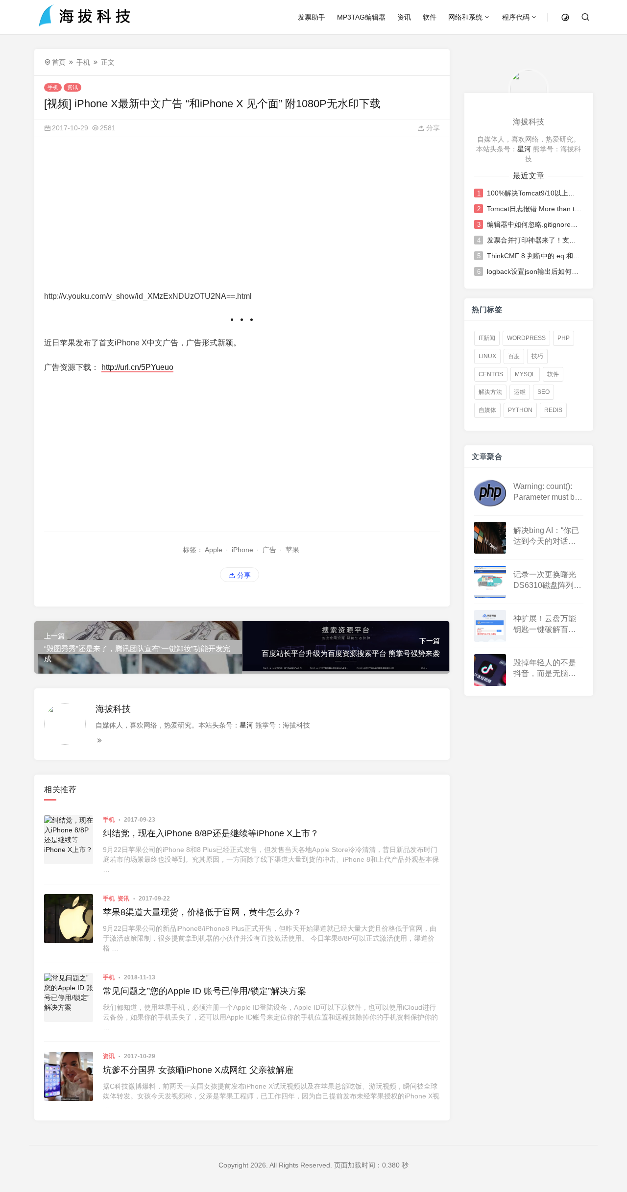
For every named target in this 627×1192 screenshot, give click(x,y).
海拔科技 (113, 709)
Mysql (525, 374)
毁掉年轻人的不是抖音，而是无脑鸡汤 (544, 669)
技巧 (537, 356)
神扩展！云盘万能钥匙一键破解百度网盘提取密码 (544, 624)
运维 (520, 392)
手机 (83, 62)
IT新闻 (487, 338)
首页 (59, 62)
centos (491, 374)
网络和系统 (465, 17)
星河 (246, 725)
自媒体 (487, 410)
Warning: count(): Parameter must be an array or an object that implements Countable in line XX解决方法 (546, 492)
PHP (563, 338)
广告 (269, 550)
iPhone (242, 550)
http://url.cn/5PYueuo (137, 367)
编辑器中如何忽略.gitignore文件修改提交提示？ (534, 224)
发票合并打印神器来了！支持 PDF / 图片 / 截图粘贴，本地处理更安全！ (534, 240)
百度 (514, 356)
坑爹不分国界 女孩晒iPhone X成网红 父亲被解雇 (198, 1070)
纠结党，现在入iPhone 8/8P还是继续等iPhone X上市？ (211, 833)
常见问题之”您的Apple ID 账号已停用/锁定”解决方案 (204, 991)
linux (487, 356)
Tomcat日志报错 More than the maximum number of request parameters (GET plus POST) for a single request (534, 209)
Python (520, 410)
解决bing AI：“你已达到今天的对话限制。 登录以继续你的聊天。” (546, 536)
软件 (429, 17)
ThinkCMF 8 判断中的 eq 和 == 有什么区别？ (534, 256)
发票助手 (311, 17)
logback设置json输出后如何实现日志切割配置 (534, 271)
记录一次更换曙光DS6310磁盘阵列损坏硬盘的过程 (547, 580)
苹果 (292, 550)
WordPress (526, 338)
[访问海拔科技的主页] (528, 89)
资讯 (404, 17)
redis (553, 410)
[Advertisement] (242, 215)
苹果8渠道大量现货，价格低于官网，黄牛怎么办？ (202, 912)
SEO (543, 392)
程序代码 (516, 17)
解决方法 (490, 392)
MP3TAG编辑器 (361, 17)
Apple (213, 550)
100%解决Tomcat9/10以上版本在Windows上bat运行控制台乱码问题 (534, 193)
